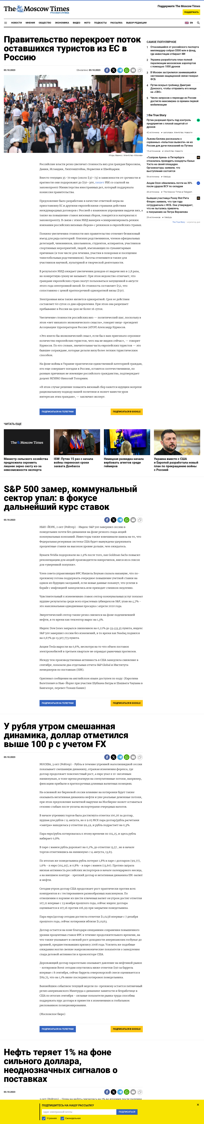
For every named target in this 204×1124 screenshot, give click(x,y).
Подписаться (102, 580)
